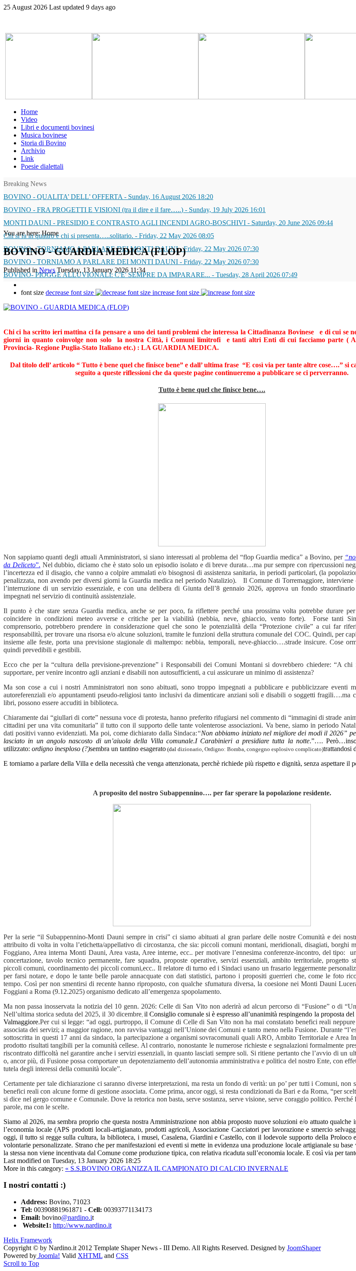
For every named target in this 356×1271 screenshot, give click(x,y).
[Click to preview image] (66, 307)
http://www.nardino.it (82, 1225)
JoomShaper (304, 1247)
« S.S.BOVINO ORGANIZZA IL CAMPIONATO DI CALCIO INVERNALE (176, 1168)
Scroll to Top (21, 1263)
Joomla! (48, 1255)
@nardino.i (76, 1217)
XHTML (90, 1255)
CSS (122, 1255)
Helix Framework (27, 1240)
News (47, 270)
